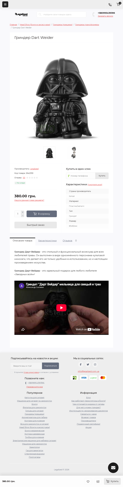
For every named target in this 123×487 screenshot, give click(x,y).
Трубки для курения (34, 437)
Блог (88, 397)
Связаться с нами (88, 414)
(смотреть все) (95, 184)
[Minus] (22, 215)
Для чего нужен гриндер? (88, 407)
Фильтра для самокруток (34, 407)
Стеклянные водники (35, 454)
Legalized (34, 169)
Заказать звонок (105, 16)
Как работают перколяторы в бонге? (88, 401)
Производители (88, 421)
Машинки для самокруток (34, 444)
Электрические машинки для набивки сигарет (34, 440)
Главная (13, 24)
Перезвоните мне (34, 387)
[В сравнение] (98, 481)
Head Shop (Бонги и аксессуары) (35, 24)
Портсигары (34, 457)
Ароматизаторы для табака (34, 417)
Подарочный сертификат (88, 424)
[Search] (40, 14)
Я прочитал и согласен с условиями (36, 372)
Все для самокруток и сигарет (34, 424)
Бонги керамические (34, 431)
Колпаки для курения (34, 421)
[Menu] (5, 4)
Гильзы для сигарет (34, 411)
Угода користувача (31, 372)
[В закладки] (88, 481)
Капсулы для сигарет (34, 397)
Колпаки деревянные (35, 434)
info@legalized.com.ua (88, 371)
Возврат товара (88, 417)
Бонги (35, 404)
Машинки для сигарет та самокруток (34, 401)
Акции (89, 427)
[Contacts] (110, 4)
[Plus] (22, 212)
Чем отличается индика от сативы (88, 404)
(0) (24, 178)
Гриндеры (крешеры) (62, 24)
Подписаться (50, 366)
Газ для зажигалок (34, 450)
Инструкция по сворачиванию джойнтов (88, 411)
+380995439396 (106, 13)
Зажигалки (34, 447)
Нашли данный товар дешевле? (29, 200)
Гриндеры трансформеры (87, 24)
